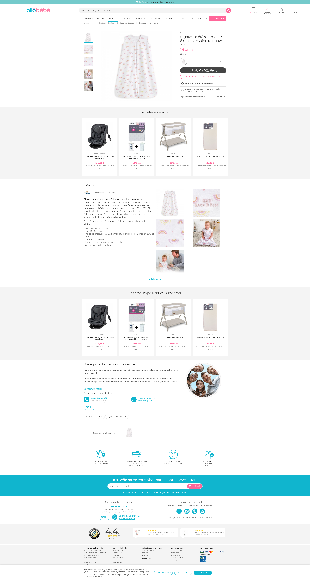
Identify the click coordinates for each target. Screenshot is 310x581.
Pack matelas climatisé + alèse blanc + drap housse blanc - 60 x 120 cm (136, 157)
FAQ (143, 561)
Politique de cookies (90, 557)
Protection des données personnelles (95, 553)
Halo (182, 32)
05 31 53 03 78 (209, 465)
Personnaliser (163, 573)
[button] (187, 54)
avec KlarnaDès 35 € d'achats (137, 463)
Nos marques (117, 555)
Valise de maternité (177, 557)
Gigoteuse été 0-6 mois (117, 416)
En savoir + (221, 96)
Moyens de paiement (90, 562)
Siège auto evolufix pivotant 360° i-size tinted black (100, 157)
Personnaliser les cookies (91, 555)
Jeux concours (175, 555)
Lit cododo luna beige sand (173, 156)
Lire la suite (155, 279)
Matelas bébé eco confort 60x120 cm (210, 156)
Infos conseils (175, 553)
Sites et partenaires (148, 550)
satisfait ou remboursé (173, 462)
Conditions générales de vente (93, 550)
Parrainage (174, 560)
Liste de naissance (176, 550)
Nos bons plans (117, 553)
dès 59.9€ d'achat (100, 462)
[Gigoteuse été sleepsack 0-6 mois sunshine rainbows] (129, 433)
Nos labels (145, 553)
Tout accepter (203, 573)
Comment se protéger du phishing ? (124, 560)
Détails (182, 44)
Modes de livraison (89, 560)
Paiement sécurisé (206, 548)
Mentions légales (118, 557)
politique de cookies (95, 576)
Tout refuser (183, 573)
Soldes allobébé (117, 562)
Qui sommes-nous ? (119, 550)
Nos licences (145, 555)
